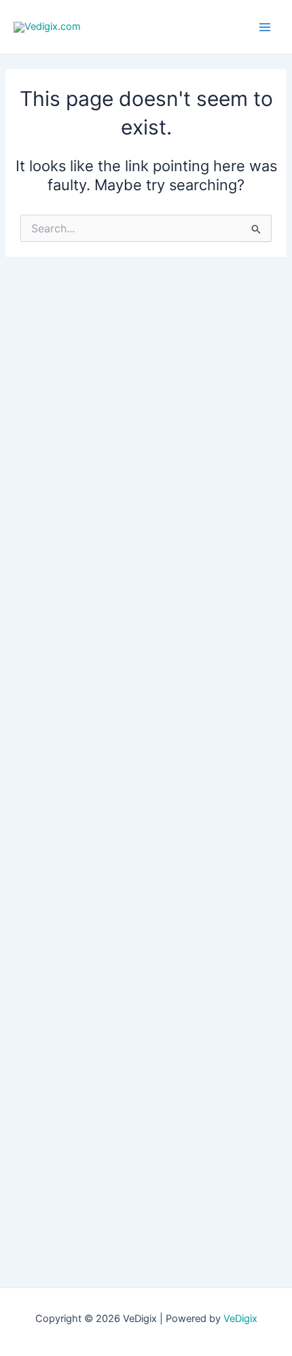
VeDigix (240, 1319)
